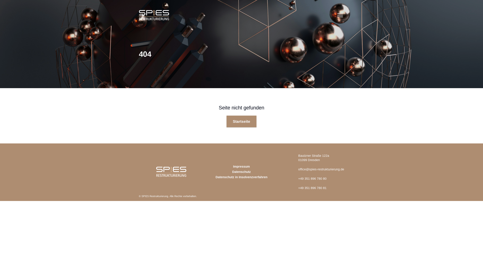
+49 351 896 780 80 (312, 178)
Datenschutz (241, 172)
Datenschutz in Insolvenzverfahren (241, 177)
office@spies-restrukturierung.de (321, 169)
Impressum (241, 166)
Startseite (241, 121)
